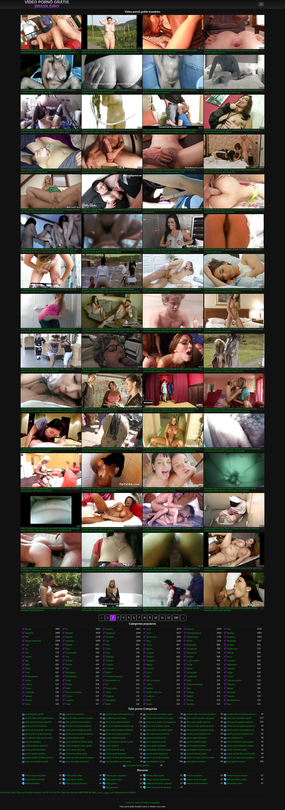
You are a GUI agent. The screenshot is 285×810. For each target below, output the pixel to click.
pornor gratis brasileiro (35, 754)
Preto (108, 649)
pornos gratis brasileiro (116, 754)
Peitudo (109, 629)
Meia (148, 641)
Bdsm (108, 672)
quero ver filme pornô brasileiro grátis (81, 758)
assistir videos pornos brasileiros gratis (81, 718)
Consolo (109, 668)
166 (176, 617)
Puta (108, 653)
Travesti (230, 696)
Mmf (148, 676)
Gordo (28, 680)
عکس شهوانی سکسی (105, 792)
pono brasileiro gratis (75, 738)
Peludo (69, 665)
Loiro (148, 629)
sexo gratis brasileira (196, 761)
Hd (26, 649)
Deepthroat (192, 649)
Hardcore (29, 633)
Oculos (69, 696)
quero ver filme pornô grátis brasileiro (121, 758)
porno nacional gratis (115, 750)
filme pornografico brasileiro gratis (121, 726)
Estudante (29, 692)
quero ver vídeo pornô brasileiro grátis (202, 758)
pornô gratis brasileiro (196, 746)
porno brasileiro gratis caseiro (240, 742)
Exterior (69, 661)
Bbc (27, 661)
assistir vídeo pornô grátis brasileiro (40, 718)
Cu (67, 629)
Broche (28, 629)
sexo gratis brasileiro (236, 761)
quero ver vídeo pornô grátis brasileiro (242, 758)
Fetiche (28, 700)
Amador (149, 657)
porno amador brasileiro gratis (79, 742)
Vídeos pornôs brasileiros (157, 779)
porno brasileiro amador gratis (119, 742)
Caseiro (109, 665)
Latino (149, 684)
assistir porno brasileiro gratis (159, 714)
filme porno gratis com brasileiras (161, 722)
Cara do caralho (234, 680)
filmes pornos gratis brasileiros (79, 734)
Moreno (190, 629)
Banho (149, 704)
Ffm (67, 668)
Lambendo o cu (113, 680)
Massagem (111, 700)
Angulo (28, 657)
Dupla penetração (195, 684)
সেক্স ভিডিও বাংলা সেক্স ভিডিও (51, 792)
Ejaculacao (192, 653)
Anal (27, 645)
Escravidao (192, 672)
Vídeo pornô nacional (35, 779)
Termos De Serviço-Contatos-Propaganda (142, 803)
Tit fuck (230, 676)
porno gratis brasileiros (35, 750)
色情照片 (132, 792)
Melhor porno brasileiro (197, 783)
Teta (229, 629)
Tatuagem (150, 661)
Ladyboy (69, 700)
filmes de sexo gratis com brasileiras (40, 730)
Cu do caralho (193, 661)
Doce (229, 657)
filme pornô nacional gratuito (78, 726)
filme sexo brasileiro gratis (158, 726)
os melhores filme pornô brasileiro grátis (40, 738)
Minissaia (231, 692)
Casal (68, 680)
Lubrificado (192, 676)
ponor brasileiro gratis (116, 738)
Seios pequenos (194, 633)
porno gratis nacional (75, 750)
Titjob (68, 704)
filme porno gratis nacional (198, 722)
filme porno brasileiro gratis (239, 718)
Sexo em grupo (153, 680)
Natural (230, 653)
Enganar (110, 696)
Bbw (189, 688)
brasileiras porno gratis (116, 718)
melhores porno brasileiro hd (240, 734)
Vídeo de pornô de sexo (76, 783)
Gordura (190, 704)
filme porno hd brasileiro (36, 726)
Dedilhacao (232, 649)
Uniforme (150, 696)
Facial (189, 665)
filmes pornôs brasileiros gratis (200, 730)
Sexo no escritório (74, 692)
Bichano (69, 633)
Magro (149, 665)
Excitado (110, 657)
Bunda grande (31, 676)
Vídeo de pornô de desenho (158, 787)
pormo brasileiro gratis (156, 738)
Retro (148, 700)
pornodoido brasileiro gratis (158, 750)
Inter (27, 653)
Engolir (190, 696)
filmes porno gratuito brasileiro (119, 730)
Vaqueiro (231, 637)
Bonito (189, 641)
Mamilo (149, 688)
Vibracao (231, 684)
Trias (148, 633)
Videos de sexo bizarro (237, 775)
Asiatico (190, 657)
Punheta (150, 668)
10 (155, 617)
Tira (67, 657)
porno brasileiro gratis (156, 742)
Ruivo (28, 668)
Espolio (69, 637)
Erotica (69, 684)
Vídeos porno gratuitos (116, 775)
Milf (26, 637)
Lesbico (230, 645)
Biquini (230, 688)
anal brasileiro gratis (34, 714)
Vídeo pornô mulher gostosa (159, 783)
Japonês (231, 668)
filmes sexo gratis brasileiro (118, 734)
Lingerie (150, 653)
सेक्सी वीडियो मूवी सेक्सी (87, 792)
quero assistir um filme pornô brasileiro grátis (40, 758)
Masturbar (231, 641)
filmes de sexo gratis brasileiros (241, 726)
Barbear (230, 633)
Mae (27, 665)
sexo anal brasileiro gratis (36, 761)
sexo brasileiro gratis (155, 761)
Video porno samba (74, 779)
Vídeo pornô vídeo (74, 775)
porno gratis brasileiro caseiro (240, 746)
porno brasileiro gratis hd (36, 746)
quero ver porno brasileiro (158, 758)
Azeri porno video (8, 792)
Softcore (109, 661)
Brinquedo (191, 645)
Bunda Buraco (233, 700)
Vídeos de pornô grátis (35, 775)
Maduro (28, 696)
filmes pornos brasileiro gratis (159, 730)
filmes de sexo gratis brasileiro (200, 726)
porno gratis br (112, 746)
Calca (149, 645)
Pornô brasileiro (32, 783)
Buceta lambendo (33, 641)
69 (107, 684)
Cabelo (28, 684)
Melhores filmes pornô (237, 779)
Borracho (110, 637)
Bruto (108, 704)
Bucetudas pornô (234, 783)
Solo (68, 649)
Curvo (149, 672)
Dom (27, 672)
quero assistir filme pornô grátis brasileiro (242, 754)
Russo (28, 688)
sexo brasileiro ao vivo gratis (118, 761)
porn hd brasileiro (33, 742)
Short (68, 688)
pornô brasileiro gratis (196, 742)
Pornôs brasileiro (194, 775)
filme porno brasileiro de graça (200, 718)
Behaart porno (121, 792)
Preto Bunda (71, 676)
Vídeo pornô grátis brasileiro (47, 4)
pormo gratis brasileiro (197, 738)
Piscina (190, 700)
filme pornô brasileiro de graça (160, 718)
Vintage (190, 692)
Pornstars (70, 641)
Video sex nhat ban (69, 792)
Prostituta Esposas (114, 676)
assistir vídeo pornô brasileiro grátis (242, 714)
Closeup (231, 661)
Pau (108, 645)
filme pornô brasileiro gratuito (38, 722)
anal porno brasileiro (75, 714)
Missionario (151, 637)
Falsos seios (111, 688)
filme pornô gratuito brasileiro (240, 722)
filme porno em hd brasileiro (78, 722)
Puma (108, 692)
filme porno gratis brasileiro (118, 722)
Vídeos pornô (112, 787)
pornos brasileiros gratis (76, 754)
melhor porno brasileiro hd (198, 734)
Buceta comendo (153, 692)
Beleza (149, 649)
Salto (189, 680)
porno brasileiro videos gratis (79, 746)
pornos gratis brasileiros (157, 754)
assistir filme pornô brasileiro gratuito (121, 714)
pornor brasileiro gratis (237, 750)
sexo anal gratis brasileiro (77, 761)
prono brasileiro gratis (196, 754)
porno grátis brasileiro (156, 746)
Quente (69, 645)
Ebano (190, 668)
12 (168, 617)
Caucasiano (71, 653)
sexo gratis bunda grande (137, 765)
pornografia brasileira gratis (199, 750)
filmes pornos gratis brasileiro (38, 734)
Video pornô (111, 783)
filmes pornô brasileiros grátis (79, 730)
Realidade (70, 672)
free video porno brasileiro (158, 734)
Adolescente (192, 637)
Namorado (232, 665)
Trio (107, 641)
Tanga (230, 672)
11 (162, 617)
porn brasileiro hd (235, 738)
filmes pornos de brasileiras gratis (242, 730)
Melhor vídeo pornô (155, 775)
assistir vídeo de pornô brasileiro (201, 714)
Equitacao (110, 633)
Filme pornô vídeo (114, 779)
